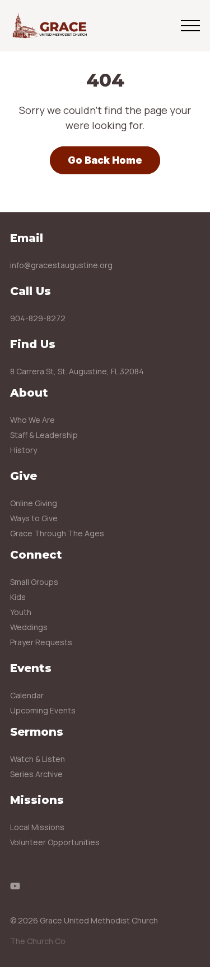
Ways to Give (34, 518)
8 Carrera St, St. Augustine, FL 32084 (77, 371)
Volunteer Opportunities (55, 842)
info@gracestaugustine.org (61, 265)
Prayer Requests (41, 642)
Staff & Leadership (44, 435)
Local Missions (37, 827)
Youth (20, 612)
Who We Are (32, 420)
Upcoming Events (43, 710)
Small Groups (34, 582)
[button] (190, 25)
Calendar (27, 695)
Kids (18, 597)
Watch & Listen (37, 759)
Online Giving (33, 503)
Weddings (29, 627)
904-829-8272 (38, 318)
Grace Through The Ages (57, 533)
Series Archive (36, 774)
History (23, 450)
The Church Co (38, 941)
